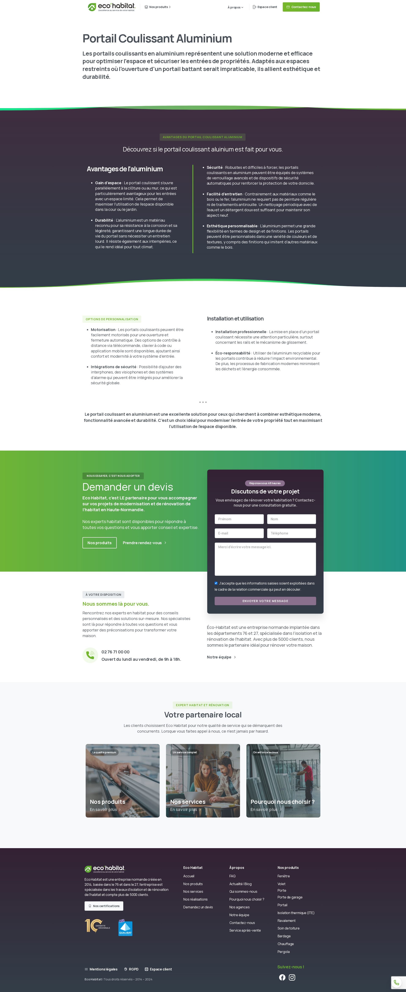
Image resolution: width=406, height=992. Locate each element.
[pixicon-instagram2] (292, 977)
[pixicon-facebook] (282, 977)
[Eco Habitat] (108, 869)
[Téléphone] (396, 982)
